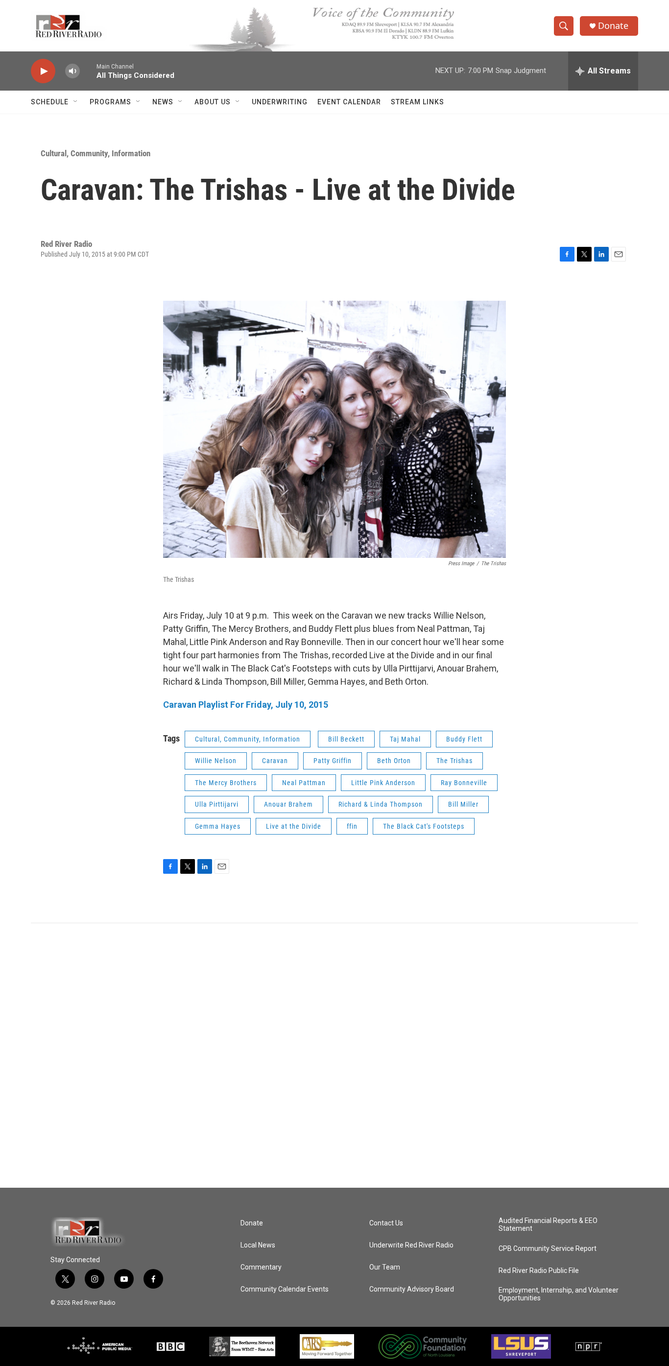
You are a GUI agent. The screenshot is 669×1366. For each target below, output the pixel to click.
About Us (212, 102)
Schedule (50, 102)
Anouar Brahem (288, 804)
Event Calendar (349, 102)
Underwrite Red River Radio (411, 1245)
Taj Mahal (405, 739)
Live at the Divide (293, 826)
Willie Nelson (216, 761)
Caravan (275, 761)
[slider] (88, 71)
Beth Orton (394, 761)
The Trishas (454, 761)
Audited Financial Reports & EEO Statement (548, 1224)
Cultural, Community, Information (95, 153)
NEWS (162, 102)
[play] (43, 71)
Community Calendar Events (284, 1289)
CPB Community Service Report (548, 1248)
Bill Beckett (346, 739)
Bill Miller (463, 804)
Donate (613, 26)
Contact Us (386, 1223)
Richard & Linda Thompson (380, 804)
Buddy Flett (464, 739)
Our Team (384, 1267)
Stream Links (417, 102)
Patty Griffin (332, 761)
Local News (257, 1245)
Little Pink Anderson (383, 783)
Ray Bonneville (464, 783)
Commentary (261, 1267)
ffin (352, 826)
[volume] (72, 71)
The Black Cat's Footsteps (423, 826)
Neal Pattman (304, 783)
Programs (110, 102)
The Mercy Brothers (226, 783)
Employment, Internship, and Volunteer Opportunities (559, 1294)
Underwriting (280, 102)
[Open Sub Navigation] (76, 102)
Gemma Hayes (217, 826)
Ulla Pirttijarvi (217, 804)
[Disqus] (334, 1055)
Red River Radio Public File (539, 1270)
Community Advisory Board (411, 1289)
